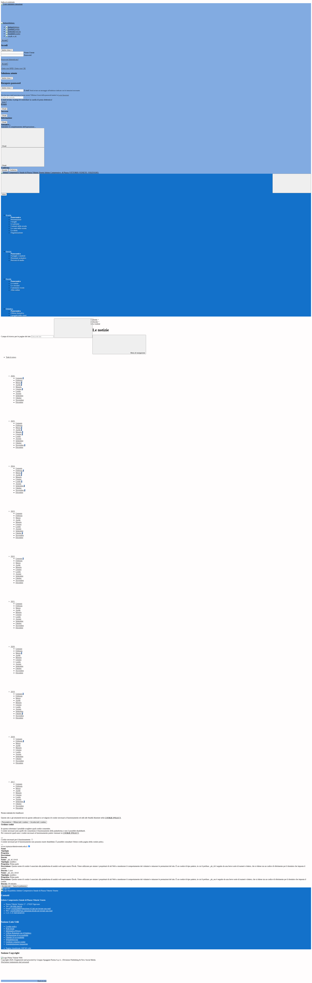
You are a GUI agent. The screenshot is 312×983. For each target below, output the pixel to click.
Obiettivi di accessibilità (15, 937)
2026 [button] (13, 376)
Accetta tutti (38, 822)
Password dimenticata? (10, 60)
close (4, 194)
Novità (95, 322)
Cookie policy (11, 926)
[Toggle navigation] (20, 183)
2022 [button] (13, 556)
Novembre (20, 400)
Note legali (10, 929)
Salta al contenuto (8, 2)
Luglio (18, 391)
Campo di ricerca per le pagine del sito (15, 336)
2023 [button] (13, 511)
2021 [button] (13, 601)
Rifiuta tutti (21, 822)
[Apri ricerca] (292, 183)
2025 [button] (13, 421)
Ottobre (18, 398)
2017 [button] (13, 782)
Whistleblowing (12, 940)
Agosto (18, 393)
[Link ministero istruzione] (12, 4)
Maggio (19, 387)
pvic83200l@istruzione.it (31, 909)
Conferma (13, 170)
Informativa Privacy (13, 931)
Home (95, 319)
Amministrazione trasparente (17, 944)
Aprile (19, 385)
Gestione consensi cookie (15, 942)
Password (27, 55)
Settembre (19, 396)
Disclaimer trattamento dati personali (15, 962)
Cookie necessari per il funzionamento (16, 840)
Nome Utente (29, 53)
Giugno (19, 389)
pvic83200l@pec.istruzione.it (31, 911)
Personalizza (6, 822)
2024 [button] (13, 466)
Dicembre (19, 402)
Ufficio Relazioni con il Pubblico (18, 933)
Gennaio (20, 378)
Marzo (19, 382)
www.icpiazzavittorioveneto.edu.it (14, 846)
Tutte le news (11, 357)
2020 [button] (13, 647)
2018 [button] (13, 737)
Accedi (4, 40)
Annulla (4, 170)
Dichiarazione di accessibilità (17, 935)
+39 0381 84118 (15, 906)
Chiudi (4, 109)
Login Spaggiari (63, 95)
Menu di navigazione (137, 353)
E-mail (26, 90)
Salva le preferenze (20, 886)
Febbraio (19, 380)
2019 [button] (13, 692)
